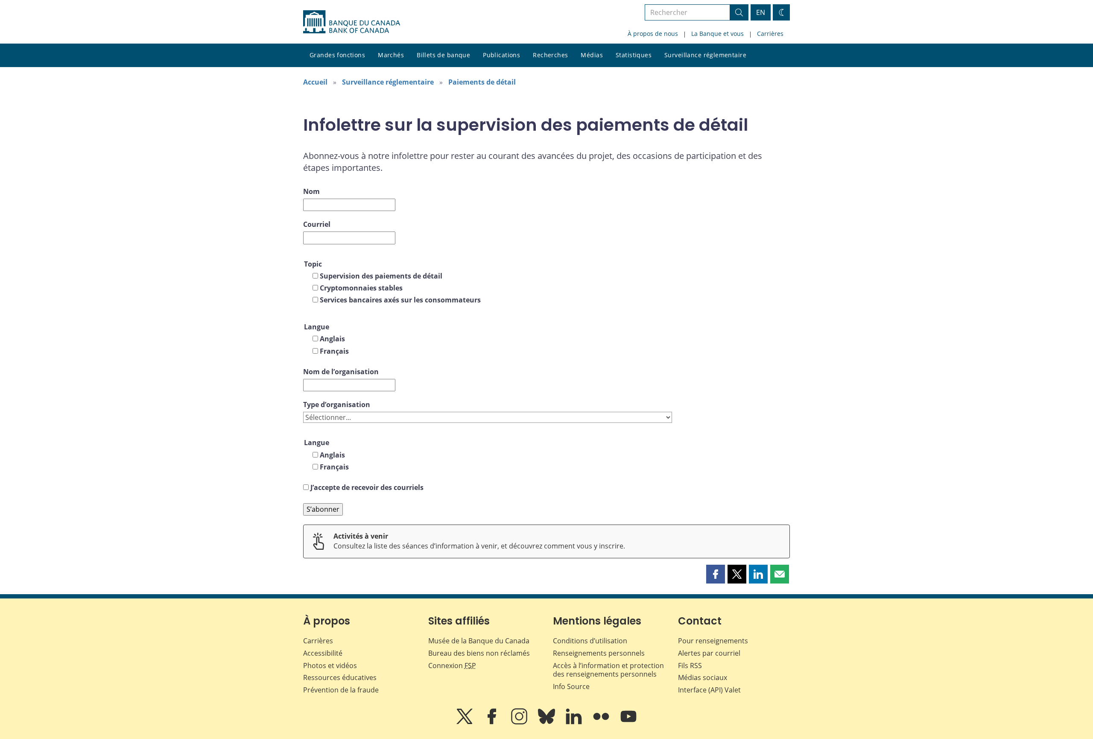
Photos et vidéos (330, 665)
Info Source (571, 686)
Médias (592, 55)
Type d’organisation (336, 404)
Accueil (315, 82)
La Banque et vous (717, 33)
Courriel (316, 224)
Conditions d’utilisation (590, 640)
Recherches (550, 55)
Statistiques (634, 55)
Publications (501, 55)
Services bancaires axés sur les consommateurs (400, 300)
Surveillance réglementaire (705, 55)
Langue (316, 326)
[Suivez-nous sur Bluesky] (547, 722)
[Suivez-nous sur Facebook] (492, 722)
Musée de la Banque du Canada (478, 640)
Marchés (391, 55)
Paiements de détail (482, 82)
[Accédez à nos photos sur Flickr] (602, 722)
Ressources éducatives (340, 677)
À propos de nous (653, 33)
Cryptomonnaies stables (361, 288)
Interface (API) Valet (709, 690)
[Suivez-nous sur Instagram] (520, 722)
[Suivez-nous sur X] (465, 722)
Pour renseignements (713, 640)
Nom (311, 191)
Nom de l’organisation (341, 371)
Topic (313, 264)
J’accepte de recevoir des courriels (367, 487)
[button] (715, 574)
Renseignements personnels (599, 653)
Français (334, 351)
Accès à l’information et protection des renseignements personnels (608, 670)
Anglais (332, 338)
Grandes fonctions (337, 55)
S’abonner (323, 509)
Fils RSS (690, 665)
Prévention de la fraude (341, 690)
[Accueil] (351, 21)
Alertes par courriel (709, 653)
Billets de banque (443, 55)
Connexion (452, 665)
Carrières (770, 33)
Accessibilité (322, 653)
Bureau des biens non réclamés (479, 653)
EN (760, 12)
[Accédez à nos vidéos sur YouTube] (628, 722)
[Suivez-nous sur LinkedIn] (574, 722)
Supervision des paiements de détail (381, 276)
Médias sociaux (702, 677)
